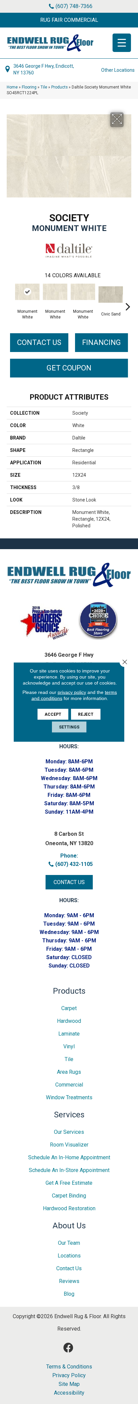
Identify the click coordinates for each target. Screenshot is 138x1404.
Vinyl (69, 1046)
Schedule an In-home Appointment (69, 1157)
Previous (10, 296)
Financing (101, 342)
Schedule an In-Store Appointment (69, 1170)
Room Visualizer (69, 1145)
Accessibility (69, 1393)
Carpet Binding (69, 1195)
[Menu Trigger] (122, 43)
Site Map (69, 1384)
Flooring (29, 87)
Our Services (69, 1132)
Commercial (69, 1084)
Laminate (69, 1034)
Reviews (69, 1281)
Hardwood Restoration (69, 1208)
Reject (85, 714)
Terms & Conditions (69, 1366)
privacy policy (72, 692)
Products (59, 87)
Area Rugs (69, 1072)
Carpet (69, 1008)
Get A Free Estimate (69, 1183)
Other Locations (118, 70)
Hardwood (69, 1021)
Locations (69, 1255)
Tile (44, 87)
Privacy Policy (69, 1375)
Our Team (69, 1243)
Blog (69, 1294)
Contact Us (39, 342)
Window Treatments (69, 1097)
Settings (69, 727)
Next (128, 296)
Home (12, 87)
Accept (53, 714)
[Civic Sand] (111, 294)
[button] (69, 20)
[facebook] (68, 1348)
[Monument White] (27, 292)
